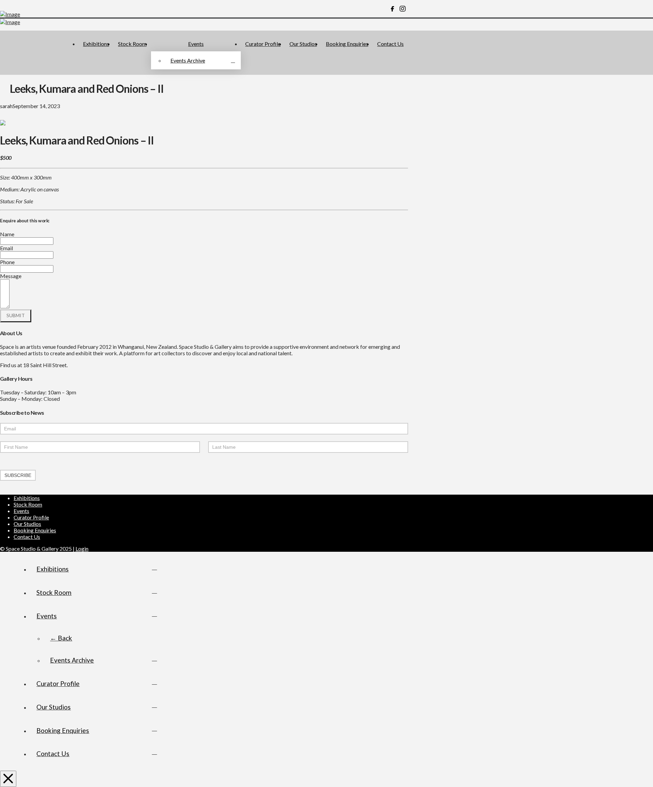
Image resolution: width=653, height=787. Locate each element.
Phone (7, 262)
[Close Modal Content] (8, 779)
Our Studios (27, 523)
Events (21, 511)
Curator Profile (31, 517)
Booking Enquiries (35, 530)
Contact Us (27, 536)
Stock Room (28, 504)
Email (6, 248)
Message (10, 276)
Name (7, 234)
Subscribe (17, 475)
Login (82, 548)
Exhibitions (27, 498)
